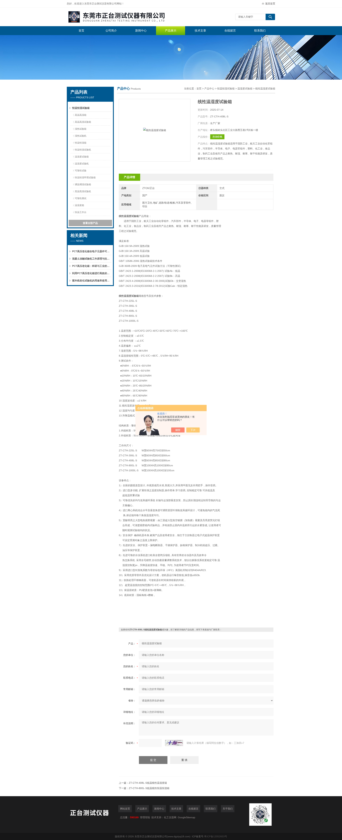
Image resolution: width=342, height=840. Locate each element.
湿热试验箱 (80, 129)
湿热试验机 (80, 135)
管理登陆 (145, 817)
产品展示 (170, 30)
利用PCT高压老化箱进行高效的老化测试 (91, 273)
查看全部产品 (90, 223)
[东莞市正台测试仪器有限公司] (120, 16)
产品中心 (209, 88)
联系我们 (260, 30)
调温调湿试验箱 (83, 184)
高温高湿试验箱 (83, 122)
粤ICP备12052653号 (215, 836)
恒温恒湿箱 (80, 142)
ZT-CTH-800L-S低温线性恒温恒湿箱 (149, 788)
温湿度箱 (79, 205)
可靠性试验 (80, 170)
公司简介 (111, 30)
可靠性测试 (80, 198)
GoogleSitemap (186, 817)
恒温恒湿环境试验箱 (85, 177)
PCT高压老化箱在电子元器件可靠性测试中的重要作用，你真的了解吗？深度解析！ (91, 251)
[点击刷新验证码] (174, 743)
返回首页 (270, 3)
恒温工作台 (80, 212)
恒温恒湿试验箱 (81, 108)
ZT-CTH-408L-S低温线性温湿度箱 (148, 782)
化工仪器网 (170, 817)
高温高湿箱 (80, 115)
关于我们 (228, 808)
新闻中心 (141, 30)
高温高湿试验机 (83, 191)
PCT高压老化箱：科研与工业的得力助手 (91, 266)
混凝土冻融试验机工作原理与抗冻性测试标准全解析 (91, 258)
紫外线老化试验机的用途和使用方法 (91, 280)
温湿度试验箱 (82, 156)
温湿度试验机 (82, 163)
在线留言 (230, 30)
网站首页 (125, 808)
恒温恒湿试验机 (83, 149)
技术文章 (200, 30)
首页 (81, 30)
